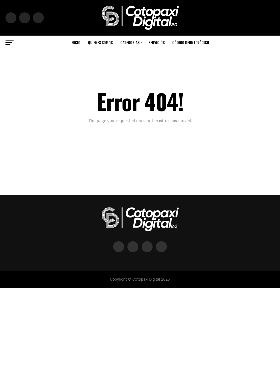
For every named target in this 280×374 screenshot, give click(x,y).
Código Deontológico (190, 42)
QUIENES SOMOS (100, 42)
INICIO (75, 42)
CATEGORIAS (129, 42)
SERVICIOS (156, 42)
